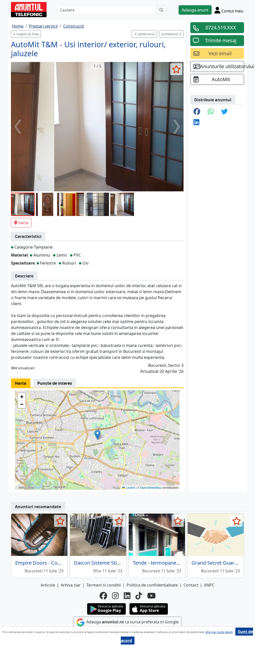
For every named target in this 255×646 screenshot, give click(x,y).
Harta (20, 383)
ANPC (209, 585)
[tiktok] (138, 595)
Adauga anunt (195, 10)
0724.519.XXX (220, 27)
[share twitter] (224, 112)
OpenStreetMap (151, 487)
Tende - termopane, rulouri (163, 562)
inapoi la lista (27, 34)
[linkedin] (127, 595)
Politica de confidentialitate (152, 585)
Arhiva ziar (71, 585)
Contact (191, 585)
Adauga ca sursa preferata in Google (132, 622)
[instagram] (115, 595)
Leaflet (130, 487)
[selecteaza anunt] (176, 69)
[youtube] (151, 595)
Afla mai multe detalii (219, 632)
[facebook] (103, 595)
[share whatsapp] (210, 112)
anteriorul (146, 34)
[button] (97, 435)
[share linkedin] (196, 122)
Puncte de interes (54, 383)
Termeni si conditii (103, 585)
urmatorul (170, 34)
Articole (48, 585)
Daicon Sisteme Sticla (98, 562)
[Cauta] (161, 10)
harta (23, 222)
